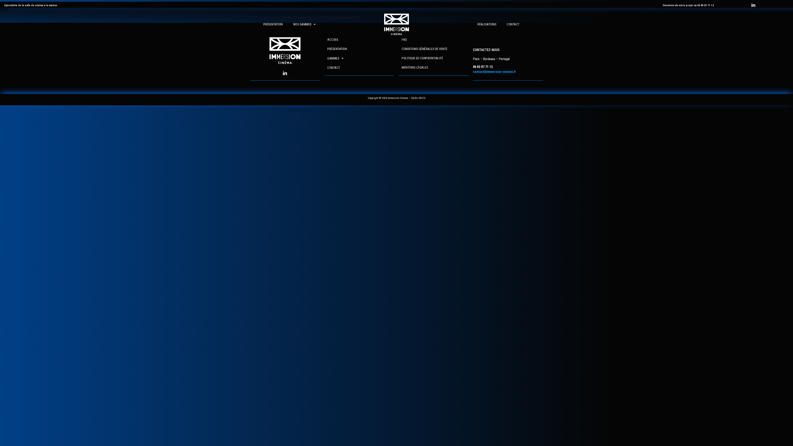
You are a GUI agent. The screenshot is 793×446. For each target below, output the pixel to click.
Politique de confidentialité (422, 58)
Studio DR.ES (418, 98)
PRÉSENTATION (273, 24)
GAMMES (333, 58)
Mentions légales (415, 67)
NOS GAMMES (302, 24)
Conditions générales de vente (425, 49)
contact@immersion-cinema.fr (494, 72)
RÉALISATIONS (486, 24)
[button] (304, 24)
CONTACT (513, 24)
